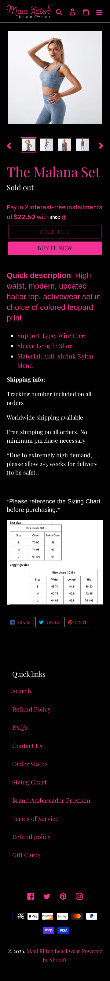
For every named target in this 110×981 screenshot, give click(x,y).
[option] (28, 145)
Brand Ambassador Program (51, 800)
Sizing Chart (84, 501)
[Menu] (99, 11)
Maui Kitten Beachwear (53, 951)
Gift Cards (26, 855)
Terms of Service (35, 818)
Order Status (30, 764)
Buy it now (55, 248)
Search (21, 691)
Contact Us (27, 745)
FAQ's (20, 727)
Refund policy (31, 836)
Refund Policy (31, 709)
